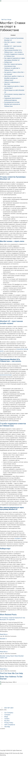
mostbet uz (18, 538)
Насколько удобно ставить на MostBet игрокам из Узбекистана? (14, 78)
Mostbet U (3, 638)
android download (5, 375)
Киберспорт (8, 62)
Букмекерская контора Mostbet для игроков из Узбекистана (12, 104)
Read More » (4, 634)
